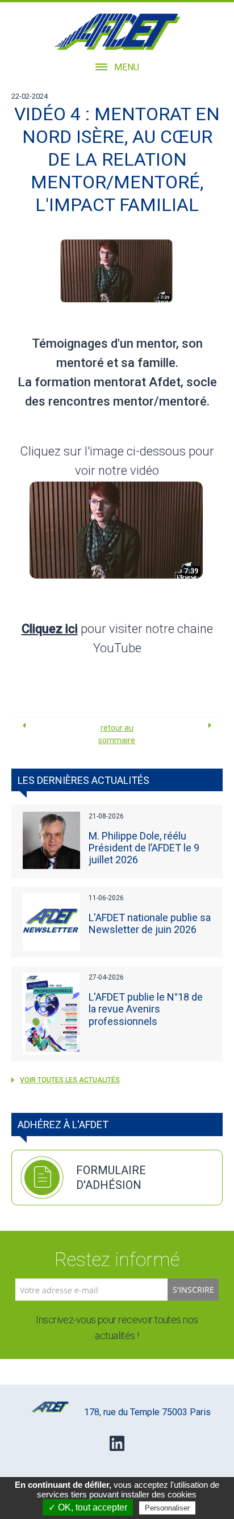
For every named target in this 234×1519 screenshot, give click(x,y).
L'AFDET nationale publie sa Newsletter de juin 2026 (150, 923)
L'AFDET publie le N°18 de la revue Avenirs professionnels (146, 1009)
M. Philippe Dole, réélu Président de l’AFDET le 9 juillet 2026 (144, 848)
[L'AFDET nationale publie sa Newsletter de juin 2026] (51, 922)
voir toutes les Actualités (70, 1080)
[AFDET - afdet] (117, 32)
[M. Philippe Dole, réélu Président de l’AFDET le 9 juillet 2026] (51, 840)
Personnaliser (167, 1508)
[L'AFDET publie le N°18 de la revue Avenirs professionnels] (51, 1013)
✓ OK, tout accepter (87, 1507)
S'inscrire (193, 1289)
